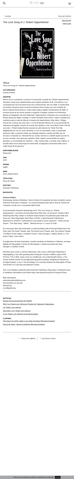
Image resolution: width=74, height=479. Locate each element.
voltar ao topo (49, 338)
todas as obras (28, 338)
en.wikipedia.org (9, 288)
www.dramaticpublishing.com (14, 280)
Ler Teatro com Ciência (12, 307)
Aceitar (57, 477)
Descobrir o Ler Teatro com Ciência (16, 311)
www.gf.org (7, 285)
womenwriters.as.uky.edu (13, 283)
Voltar (8, 16)
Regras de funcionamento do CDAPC (17, 301)
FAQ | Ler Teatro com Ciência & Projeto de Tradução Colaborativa (28, 304)
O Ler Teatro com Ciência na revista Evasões (20, 314)
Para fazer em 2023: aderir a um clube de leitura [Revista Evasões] (29, 321)
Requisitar (66, 21)
